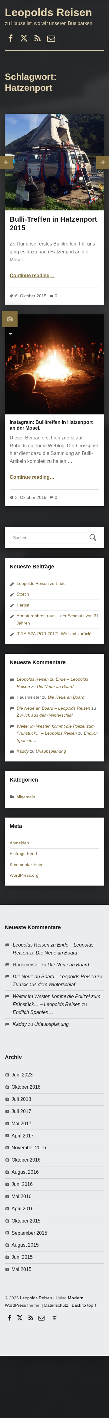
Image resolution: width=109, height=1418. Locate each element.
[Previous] (6, 162)
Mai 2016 (21, 1196)
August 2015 (25, 1245)
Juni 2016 (22, 1184)
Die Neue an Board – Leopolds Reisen (53, 708)
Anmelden (19, 842)
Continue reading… (32, 275)
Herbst (23, 605)
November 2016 (29, 1147)
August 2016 (25, 1172)
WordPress (15, 1305)
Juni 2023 (22, 1074)
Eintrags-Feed (23, 853)
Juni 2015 (22, 1257)
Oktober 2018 (26, 1087)
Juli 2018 (21, 1099)
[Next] (102, 162)
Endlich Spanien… (33, 1012)
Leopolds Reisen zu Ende (41, 583)
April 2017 (23, 1135)
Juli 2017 (21, 1111)
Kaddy (23, 751)
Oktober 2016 (26, 1159)
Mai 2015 (21, 1269)
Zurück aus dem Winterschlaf (45, 715)
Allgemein (25, 796)
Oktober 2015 (26, 1220)
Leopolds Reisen (48, 12)
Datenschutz (56, 1305)
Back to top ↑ (84, 1305)
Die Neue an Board (55, 686)
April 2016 (23, 1208)
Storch (23, 594)
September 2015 (29, 1233)
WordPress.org (24, 875)
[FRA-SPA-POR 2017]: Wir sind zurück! (54, 633)
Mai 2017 (21, 1123)
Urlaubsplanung (51, 751)
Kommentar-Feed (27, 864)
